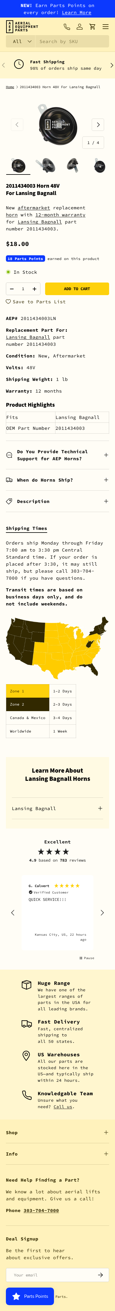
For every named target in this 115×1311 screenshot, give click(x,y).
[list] (57, 124)
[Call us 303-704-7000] (66, 26)
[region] (57, 912)
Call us (63, 1106)
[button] (92, 26)
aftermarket (34, 207)
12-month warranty (60, 215)
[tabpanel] (57, 638)
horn (12, 215)
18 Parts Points (25, 258)
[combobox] (57, 41)
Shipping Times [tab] (26, 528)
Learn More (76, 12)
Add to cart (77, 288)
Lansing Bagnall (40, 222)
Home (10, 87)
